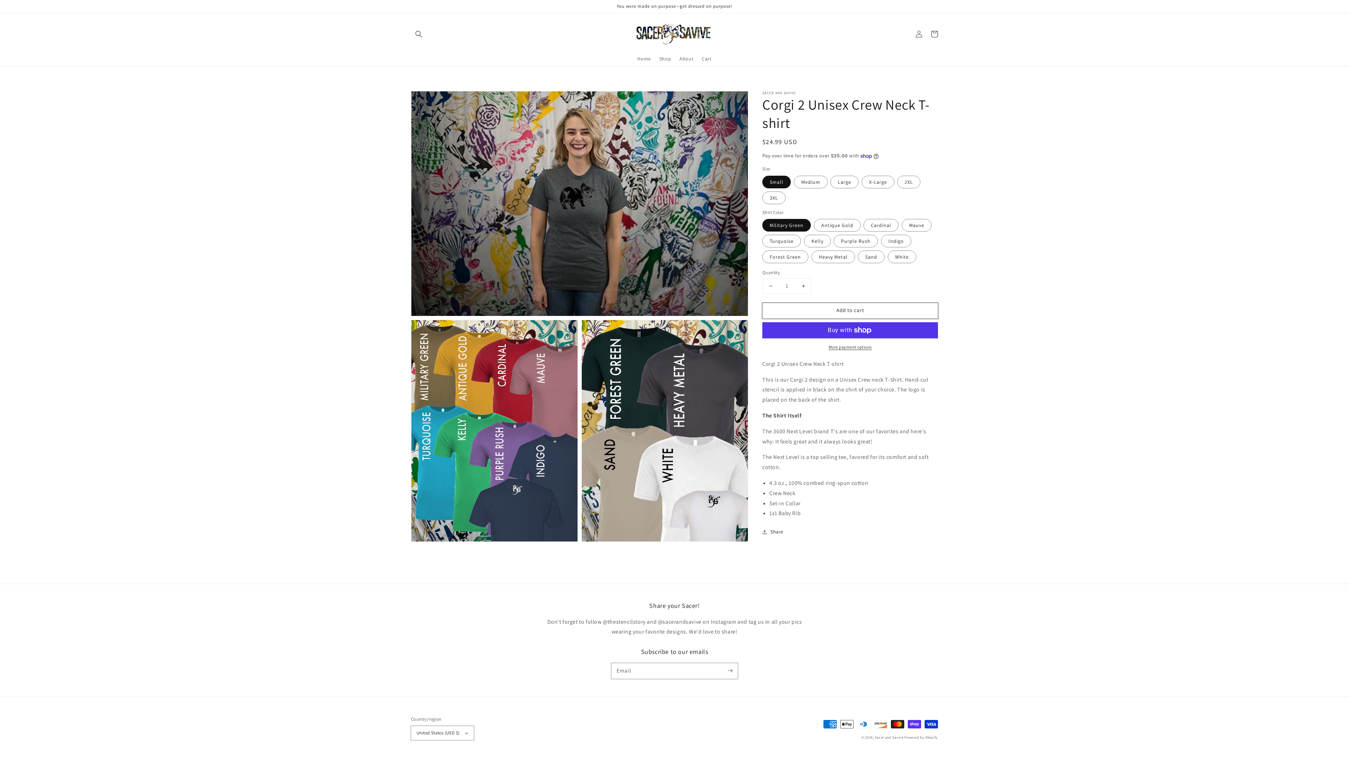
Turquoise (782, 241)
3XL (774, 198)
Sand (871, 257)
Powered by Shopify (921, 737)
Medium (810, 182)
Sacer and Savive (889, 737)
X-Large (878, 182)
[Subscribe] (730, 671)
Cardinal (881, 225)
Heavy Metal (833, 257)
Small (776, 182)
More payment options (850, 347)
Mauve (916, 225)
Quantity (771, 272)
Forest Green (785, 257)
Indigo (896, 241)
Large (844, 182)
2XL (909, 182)
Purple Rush (856, 241)
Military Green (786, 225)
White (902, 257)
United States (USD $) (438, 733)
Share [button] (776, 531)
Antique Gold (837, 225)
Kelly (817, 241)
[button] (418, 34)
